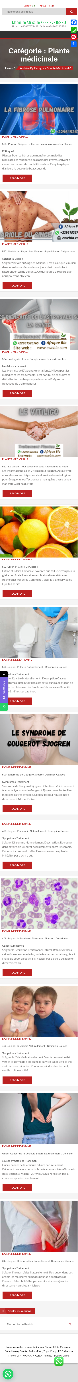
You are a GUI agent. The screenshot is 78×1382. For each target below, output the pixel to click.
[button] (8, 1374)
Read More (17, 178)
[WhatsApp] (73, 29)
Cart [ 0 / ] (30, 6)
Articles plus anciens (19, 1310)
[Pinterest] (73, 37)
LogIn (51, 6)
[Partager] (73, 44)
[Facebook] (73, 22)
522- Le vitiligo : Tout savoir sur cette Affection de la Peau (35, 466)
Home (9, 68)
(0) (44, 5)
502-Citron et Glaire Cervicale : (20, 566)
